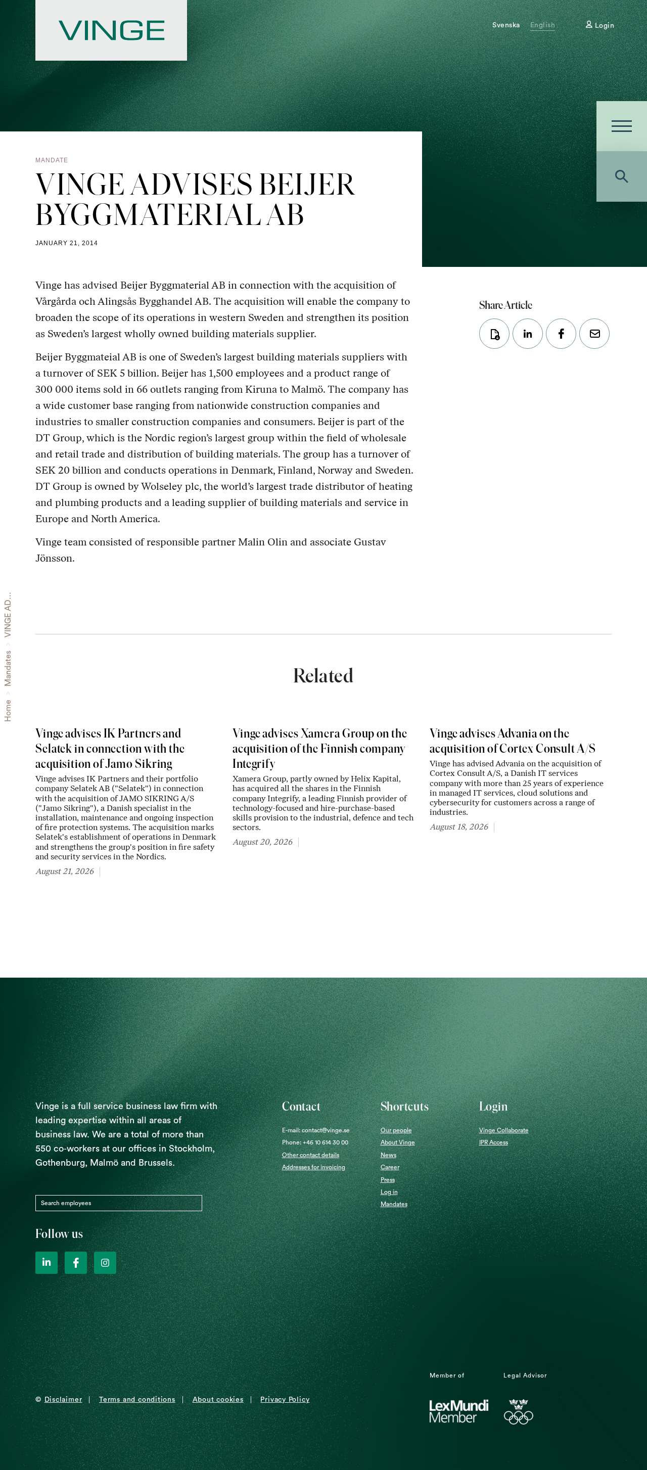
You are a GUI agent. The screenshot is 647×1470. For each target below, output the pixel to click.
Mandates (8, 668)
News (388, 1155)
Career (390, 1167)
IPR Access (493, 1142)
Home (8, 711)
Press (388, 1180)
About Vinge (398, 1142)
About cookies (218, 1399)
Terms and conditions (137, 1399)
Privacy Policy (284, 1399)
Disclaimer (63, 1399)
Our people (396, 1130)
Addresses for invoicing (313, 1167)
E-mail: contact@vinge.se (316, 1130)
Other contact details (310, 1155)
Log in (389, 1192)
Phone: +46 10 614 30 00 (315, 1142)
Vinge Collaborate (504, 1130)
